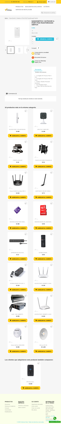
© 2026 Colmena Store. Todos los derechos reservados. (30, 422)
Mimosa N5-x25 (43, 345)
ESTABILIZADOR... (43, 252)
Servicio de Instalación (24, 9)
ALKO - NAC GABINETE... (18, 314)
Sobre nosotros (21, 407)
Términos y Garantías (23, 405)
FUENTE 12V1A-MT (17, 160)
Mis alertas (34, 409)
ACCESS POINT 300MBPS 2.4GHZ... (43, 314)
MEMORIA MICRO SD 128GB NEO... (43, 221)
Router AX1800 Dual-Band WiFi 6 (18, 191)
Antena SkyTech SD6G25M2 (17, 345)
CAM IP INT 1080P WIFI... (43, 129)
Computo (7, 408)
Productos (19, 6)
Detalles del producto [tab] (40, 72)
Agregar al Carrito (19, 135)
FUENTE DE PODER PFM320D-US (43, 160)
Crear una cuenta (36, 408)
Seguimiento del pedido (37, 404)
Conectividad (8, 409)
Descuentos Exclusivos (33, 6)
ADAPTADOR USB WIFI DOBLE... (43, 191)
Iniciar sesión (35, 406)
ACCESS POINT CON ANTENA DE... (17, 129)
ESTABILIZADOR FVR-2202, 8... (17, 283)
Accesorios (7, 404)
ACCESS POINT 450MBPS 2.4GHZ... (43, 283)
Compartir (38, 47)
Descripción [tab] (38, 69)
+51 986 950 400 (15, 1)
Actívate (46, 6)
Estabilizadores (8, 411)
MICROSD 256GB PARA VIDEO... (18, 221)
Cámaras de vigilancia (10, 406)
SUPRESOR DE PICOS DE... (17, 252)
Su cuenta (35, 401)
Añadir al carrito (44, 39)
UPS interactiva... (30, 381)
